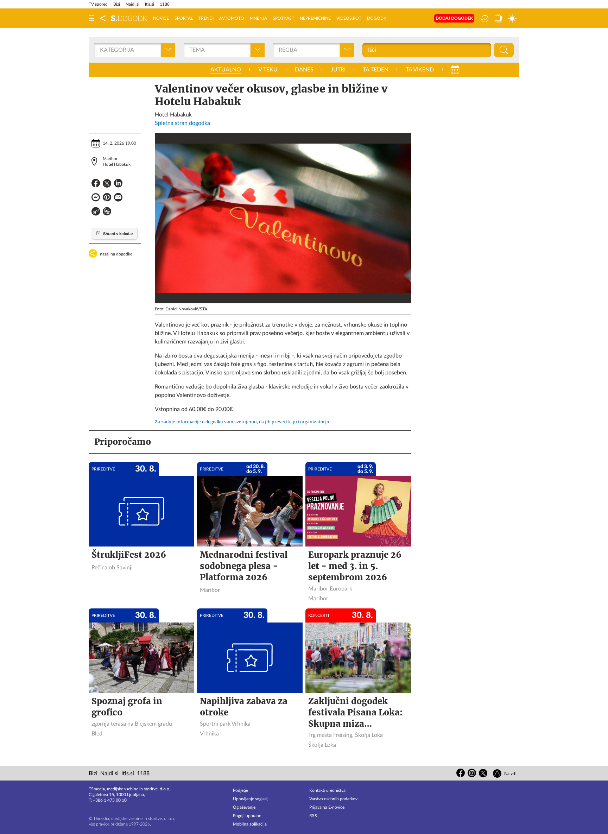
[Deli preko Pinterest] (107, 198)
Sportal (184, 18)
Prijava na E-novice (326, 807)
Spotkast (283, 18)
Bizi (116, 4)
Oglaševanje (244, 807)
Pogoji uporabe (247, 816)
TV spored (98, 4)
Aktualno (225, 69)
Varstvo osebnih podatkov (333, 799)
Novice (161, 18)
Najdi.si (132, 4)
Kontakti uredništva (327, 790)
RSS (313, 816)
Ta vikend (420, 69)
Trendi (206, 18)
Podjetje (240, 790)
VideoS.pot (348, 18)
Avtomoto (231, 18)
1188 (165, 4)
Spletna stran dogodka (182, 123)
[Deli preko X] (107, 184)
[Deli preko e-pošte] (118, 198)
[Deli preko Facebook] (95, 184)
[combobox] (100, 50)
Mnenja (258, 18)
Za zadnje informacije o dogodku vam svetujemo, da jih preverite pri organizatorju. (242, 421)
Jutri (338, 69)
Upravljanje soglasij (250, 799)
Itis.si (149, 4)
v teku (268, 69)
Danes (304, 69)
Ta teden (375, 69)
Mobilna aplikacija (250, 824)
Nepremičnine (315, 18)
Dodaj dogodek (454, 18)
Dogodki (377, 18)
